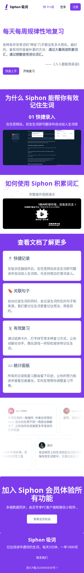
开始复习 (29, 71)
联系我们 (42, 557)
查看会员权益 (42, 519)
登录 (63, 7)
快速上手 (11, 71)
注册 (75, 7)
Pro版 (50, 7)
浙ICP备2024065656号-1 (42, 568)
